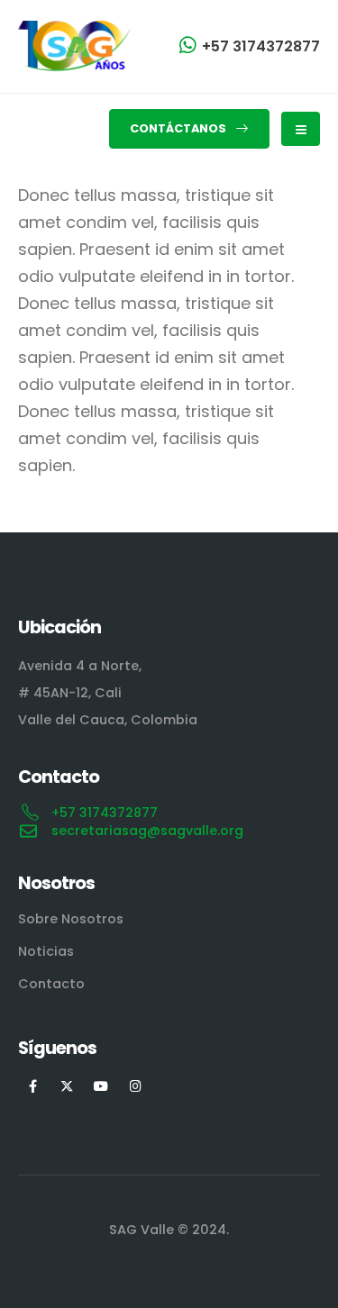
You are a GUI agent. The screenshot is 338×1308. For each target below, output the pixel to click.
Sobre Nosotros (70, 919)
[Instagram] (136, 1085)
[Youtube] (101, 1085)
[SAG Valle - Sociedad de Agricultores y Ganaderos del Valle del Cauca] (74, 46)
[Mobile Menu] (300, 129)
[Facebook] (33, 1085)
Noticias (46, 951)
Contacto (51, 984)
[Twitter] (67, 1085)
